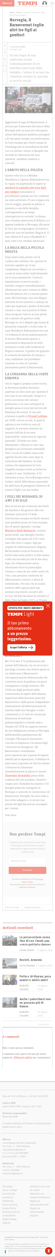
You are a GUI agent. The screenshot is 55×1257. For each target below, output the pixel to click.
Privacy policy (9, 1204)
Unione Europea (32, 907)
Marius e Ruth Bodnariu (20, 530)
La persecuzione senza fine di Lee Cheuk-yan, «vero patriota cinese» (35, 941)
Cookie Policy (9, 1208)
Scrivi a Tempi (9, 1190)
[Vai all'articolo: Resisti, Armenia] (9, 963)
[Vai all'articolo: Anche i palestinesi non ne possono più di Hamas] (9, 1007)
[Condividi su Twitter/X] (5, 52)
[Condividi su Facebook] (5, 45)
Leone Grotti (27, 950)
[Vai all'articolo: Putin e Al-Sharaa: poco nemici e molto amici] (9, 983)
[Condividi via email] (5, 66)
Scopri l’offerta (18, 647)
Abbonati (7, 3)
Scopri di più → (44, 1024)
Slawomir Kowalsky (18, 775)
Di (17, 47)
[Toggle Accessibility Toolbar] (49, 1251)
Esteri (19, 12)
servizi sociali (12, 907)
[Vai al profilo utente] (44, 3)
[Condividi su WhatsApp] (5, 59)
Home (12, 12)
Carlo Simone (27, 965)
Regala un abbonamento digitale (37, 1212)
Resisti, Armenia (31, 960)
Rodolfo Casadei (24, 988)
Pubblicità (7, 1201)
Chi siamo (7, 1186)
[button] (5, 72)
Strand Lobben (37, 416)
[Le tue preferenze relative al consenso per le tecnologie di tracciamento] (5, 1252)
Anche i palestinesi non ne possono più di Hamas (35, 1003)
